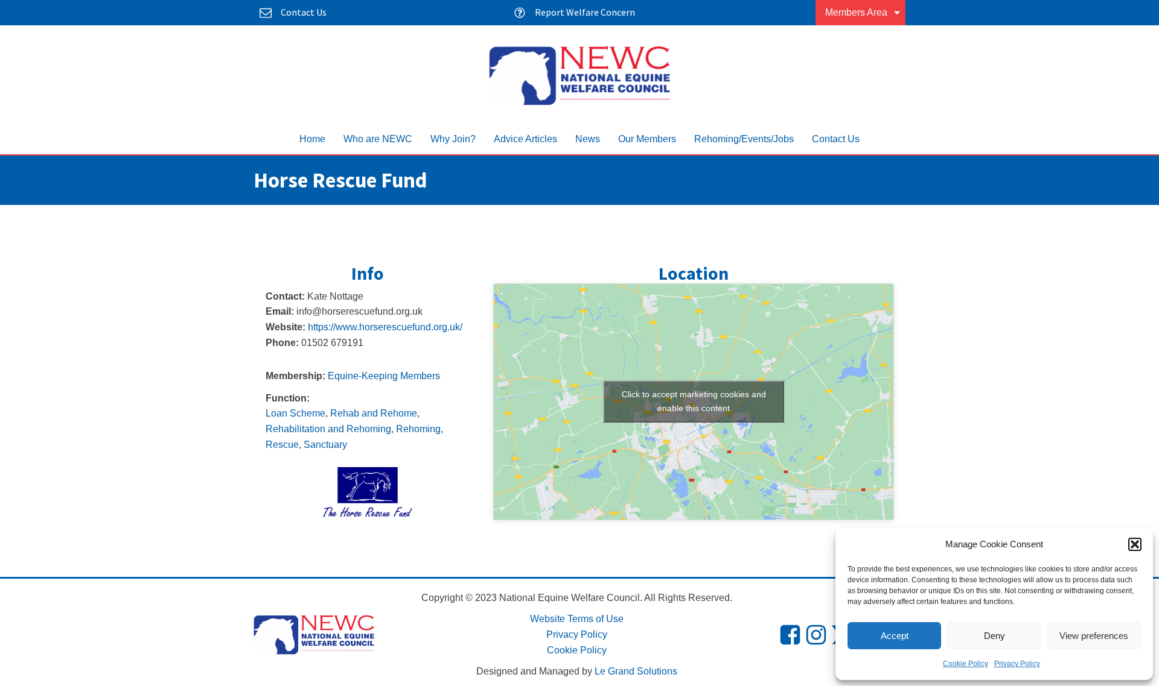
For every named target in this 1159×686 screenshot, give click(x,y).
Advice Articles (525, 139)
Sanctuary (325, 444)
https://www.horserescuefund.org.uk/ (385, 327)
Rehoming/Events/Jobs (744, 139)
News (587, 139)
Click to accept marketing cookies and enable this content (694, 401)
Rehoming (418, 429)
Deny (994, 636)
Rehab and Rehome (373, 413)
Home (312, 139)
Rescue (282, 444)
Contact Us (836, 139)
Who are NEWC (377, 139)
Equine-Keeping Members (384, 376)
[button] (1135, 544)
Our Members (647, 139)
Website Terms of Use (577, 619)
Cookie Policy (965, 663)
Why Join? (453, 139)
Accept (894, 636)
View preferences (1093, 636)
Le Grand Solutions (636, 671)
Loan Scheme (295, 413)
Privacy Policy (1017, 663)
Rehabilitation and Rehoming (328, 429)
